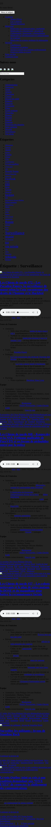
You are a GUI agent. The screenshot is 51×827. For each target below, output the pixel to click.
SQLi (10, 422)
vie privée (11, 246)
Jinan (16, 718)
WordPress (40, 422)
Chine (7, 157)
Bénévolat (9, 26)
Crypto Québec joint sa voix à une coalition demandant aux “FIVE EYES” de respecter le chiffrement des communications (23, 783)
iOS (6, 198)
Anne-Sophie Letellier (20, 760)
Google (8, 190)
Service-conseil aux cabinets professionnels (28, 50)
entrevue (8, 176)
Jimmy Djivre (16, 19)
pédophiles (45, 569)
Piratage (8, 115)
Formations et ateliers (19, 47)
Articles (8, 92)
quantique (14, 720)
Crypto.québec (12, 164)
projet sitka (14, 763)
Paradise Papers (38, 419)
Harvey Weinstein (31, 566)
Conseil (8, 96)
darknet (3, 566)
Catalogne (17, 564)
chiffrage (16, 716)
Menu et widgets (7, 12)
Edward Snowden (10, 174)
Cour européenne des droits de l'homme (25, 416)
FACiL (7, 181)
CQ (1, 3)
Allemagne (9, 145)
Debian (39, 716)
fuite (7, 187)
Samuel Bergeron (17, 24)
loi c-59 (6, 763)
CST (6, 169)
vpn (6, 249)
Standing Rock (27, 763)
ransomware (9, 219)
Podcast (8, 120)
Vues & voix (30, 557)
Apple (7, 89)
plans (2, 720)
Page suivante (28, 823)
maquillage (23, 718)
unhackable (27, 649)
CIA (7, 159)
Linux (23, 419)
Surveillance (10, 132)
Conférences (15, 45)
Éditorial (8, 101)
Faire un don (10, 54)
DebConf (31, 716)
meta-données (34, 718)
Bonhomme (26, 403)
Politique (9, 122)
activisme (39, 760)
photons (44, 718)
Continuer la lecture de (9, 756)
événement (9, 106)
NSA (7, 207)
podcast (7, 209)
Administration (11, 85)
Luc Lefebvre (16, 21)
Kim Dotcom (20, 569)
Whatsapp (8, 254)
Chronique (9, 94)
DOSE (16, 656)
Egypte (28, 532)
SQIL (7, 230)
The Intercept (9, 239)
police (7, 212)
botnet (7, 152)
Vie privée (9, 134)
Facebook (10, 178)
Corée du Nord (29, 564)
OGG (13, 318)
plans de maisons (37, 660)
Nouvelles (9, 113)
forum (20, 566)
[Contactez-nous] (13, 70)
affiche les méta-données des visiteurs (30, 642)
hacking (9, 194)
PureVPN (4, 571)
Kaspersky (9, 569)
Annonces (9, 87)
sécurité (9, 236)
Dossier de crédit (12, 99)
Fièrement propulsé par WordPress (14, 826)
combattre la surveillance (34, 674)
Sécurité (8, 129)
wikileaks (10, 256)
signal (7, 225)
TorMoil (31, 422)
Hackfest (8, 192)
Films (7, 108)
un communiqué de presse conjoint (18, 803)
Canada (8, 154)
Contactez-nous (11, 57)
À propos (9, 17)
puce (7, 720)
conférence (9, 162)
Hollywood (45, 566)
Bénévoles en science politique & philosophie (29, 40)
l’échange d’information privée (32, 681)
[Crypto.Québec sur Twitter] (5, 70)
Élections (8, 260)
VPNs (7, 251)
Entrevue (9, 103)
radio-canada (9, 216)
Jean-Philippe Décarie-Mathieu (14, 200)
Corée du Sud (41, 564)
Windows (30, 571)
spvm (6, 227)
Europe (3, 419)
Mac (29, 419)
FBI (7, 184)
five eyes (40, 819)
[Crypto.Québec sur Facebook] (1, 70)
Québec (7, 214)
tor (7, 242)
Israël (2, 569)
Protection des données (14, 125)
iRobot (10, 718)
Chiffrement (30, 819)
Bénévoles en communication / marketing (27, 28)
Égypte (10, 566)
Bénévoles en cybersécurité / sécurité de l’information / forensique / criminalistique (27, 32)
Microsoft (31, 569)
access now (19, 819)
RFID (21, 720)
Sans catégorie (11, 127)
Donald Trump (12, 171)
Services (8, 43)
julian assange (11, 202)
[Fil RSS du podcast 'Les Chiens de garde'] (9, 70)
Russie (9, 221)
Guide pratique (11, 110)
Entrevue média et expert (20, 52)
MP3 (18, 318)
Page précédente (6, 823)
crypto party (9, 167)
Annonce (8, 147)
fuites (9, 419)
